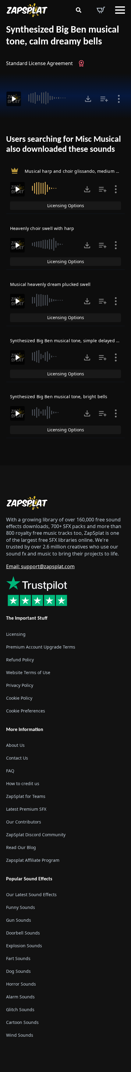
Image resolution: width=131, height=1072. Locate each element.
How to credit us (22, 783)
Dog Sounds (18, 971)
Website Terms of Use (28, 672)
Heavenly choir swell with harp (42, 228)
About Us (15, 745)
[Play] (13, 99)
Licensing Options (65, 205)
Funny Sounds (20, 907)
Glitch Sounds (20, 1009)
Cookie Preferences (25, 711)
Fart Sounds (18, 958)
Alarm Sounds (20, 997)
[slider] (52, 98)
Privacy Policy (19, 685)
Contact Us (17, 758)
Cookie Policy (19, 698)
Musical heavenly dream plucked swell (50, 284)
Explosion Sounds (24, 945)
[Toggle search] (79, 10)
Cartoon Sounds (22, 1022)
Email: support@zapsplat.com (40, 566)
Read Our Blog (21, 847)
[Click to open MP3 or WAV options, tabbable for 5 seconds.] (88, 99)
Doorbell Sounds (23, 933)
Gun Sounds (18, 920)
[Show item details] (119, 99)
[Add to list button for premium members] (104, 99)
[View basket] (101, 10)
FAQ (10, 771)
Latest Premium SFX (26, 809)
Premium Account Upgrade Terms (40, 647)
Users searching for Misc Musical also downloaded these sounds (63, 144)
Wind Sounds (19, 1035)
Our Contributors (23, 822)
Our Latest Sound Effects (31, 894)
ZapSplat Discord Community (36, 834)
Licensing (16, 634)
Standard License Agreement (39, 63)
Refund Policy (20, 660)
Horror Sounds (21, 984)
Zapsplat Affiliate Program (32, 860)
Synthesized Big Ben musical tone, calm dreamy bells (62, 36)
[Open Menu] (120, 10)
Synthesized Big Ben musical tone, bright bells (58, 396)
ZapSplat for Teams (25, 796)
